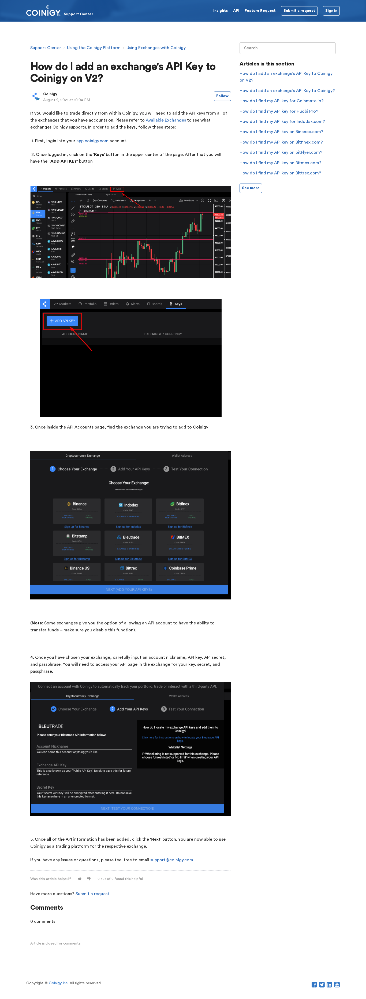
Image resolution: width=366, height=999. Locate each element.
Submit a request (92, 894)
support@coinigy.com (171, 860)
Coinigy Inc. (59, 983)
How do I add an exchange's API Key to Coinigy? (287, 91)
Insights (220, 11)
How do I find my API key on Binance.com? (281, 132)
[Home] (59, 10)
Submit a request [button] (299, 11)
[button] (80, 879)
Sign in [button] (331, 11)
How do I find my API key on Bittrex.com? (280, 173)
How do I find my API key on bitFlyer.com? (281, 152)
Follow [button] (222, 96)
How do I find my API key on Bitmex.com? (281, 163)
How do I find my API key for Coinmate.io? (282, 101)
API (236, 11)
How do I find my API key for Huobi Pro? (279, 111)
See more (251, 188)
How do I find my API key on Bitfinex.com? (281, 142)
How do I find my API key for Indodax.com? (282, 121)
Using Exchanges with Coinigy (156, 48)
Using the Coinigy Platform (94, 48)
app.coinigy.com (92, 141)
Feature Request (260, 11)
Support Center (45, 48)
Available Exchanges (166, 120)
